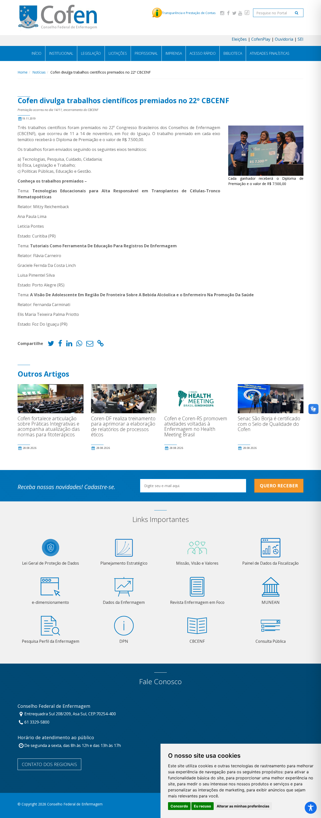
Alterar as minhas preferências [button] (243, 806)
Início (36, 53)
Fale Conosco (160, 681)
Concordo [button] (179, 806)
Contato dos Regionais (49, 764)
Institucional (61, 53)
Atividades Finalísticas (269, 53)
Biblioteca (232, 53)
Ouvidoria (284, 39)
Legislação (91, 53)
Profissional (146, 53)
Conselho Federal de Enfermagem (54, 706)
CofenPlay (260, 39)
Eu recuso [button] (202, 806)
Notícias (39, 72)
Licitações (118, 53)
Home (23, 72)
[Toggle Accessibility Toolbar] (310, 807)
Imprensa (174, 53)
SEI (300, 39)
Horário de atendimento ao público (56, 737)
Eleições (239, 39)
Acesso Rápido (203, 53)
